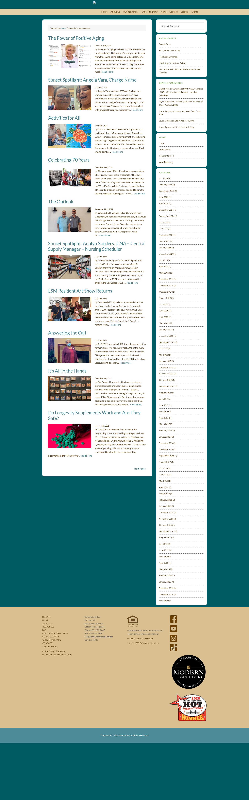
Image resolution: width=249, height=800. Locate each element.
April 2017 (163, 418)
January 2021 (165, 247)
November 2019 (166, 285)
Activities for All (64, 118)
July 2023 (163, 222)
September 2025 (166, 191)
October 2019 (165, 292)
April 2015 (163, 563)
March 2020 (164, 273)
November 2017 (166, 373)
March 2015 (164, 569)
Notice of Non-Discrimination (140, 638)
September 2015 (166, 531)
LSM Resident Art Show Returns (80, 291)
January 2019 (165, 329)
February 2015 (165, 575)
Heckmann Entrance (168, 56)
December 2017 (166, 367)
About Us (47, 623)
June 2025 (163, 197)
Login (145, 735)
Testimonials (49, 646)
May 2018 (163, 355)
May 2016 (163, 481)
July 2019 (163, 304)
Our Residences (50, 636)
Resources (48, 626)
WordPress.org (166, 162)
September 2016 (166, 455)
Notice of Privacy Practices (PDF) (57, 654)
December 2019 (166, 279)
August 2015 (165, 537)
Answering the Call (67, 333)
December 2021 (166, 235)
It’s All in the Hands (67, 371)
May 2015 (163, 556)
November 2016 (166, 449)
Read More (107, 71)
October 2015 (165, 525)
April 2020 (163, 266)
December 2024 (166, 210)
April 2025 (163, 203)
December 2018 (166, 336)
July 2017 (163, 399)
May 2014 (163, 600)
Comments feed (166, 155)
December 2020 (166, 254)
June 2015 (163, 550)
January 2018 (165, 361)
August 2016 (165, 462)
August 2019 (165, 298)
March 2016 (164, 493)
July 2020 (163, 260)
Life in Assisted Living (184, 120)
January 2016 (165, 506)
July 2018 (163, 348)
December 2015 (166, 512)
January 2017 (165, 437)
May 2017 (163, 411)
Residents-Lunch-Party (169, 50)
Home (45, 620)
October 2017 (165, 380)
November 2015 (166, 519)
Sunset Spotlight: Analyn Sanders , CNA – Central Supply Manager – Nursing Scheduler (97, 246)
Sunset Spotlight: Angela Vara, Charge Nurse (92, 80)
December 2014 (166, 588)
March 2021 (164, 241)
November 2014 (166, 594)
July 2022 (163, 228)
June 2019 (163, 310)
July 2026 (163, 178)
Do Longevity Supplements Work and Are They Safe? (94, 415)
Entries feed (164, 149)
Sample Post (164, 44)
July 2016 (163, 468)
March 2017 (164, 424)
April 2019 (163, 317)
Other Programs (51, 640)
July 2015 (163, 544)
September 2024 (166, 216)
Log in (161, 143)
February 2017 (165, 430)
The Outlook (60, 201)
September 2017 (166, 386)
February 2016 (165, 500)
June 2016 (163, 474)
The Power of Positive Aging (76, 38)
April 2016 (163, 487)
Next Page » (140, 468)
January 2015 (165, 582)
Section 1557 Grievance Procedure (143, 643)
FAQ (44, 630)
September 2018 (166, 342)
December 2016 (166, 443)
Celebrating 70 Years (68, 160)
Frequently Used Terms (55, 633)
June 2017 (163, 405)
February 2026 (165, 184)
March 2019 (164, 323)
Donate (46, 617)
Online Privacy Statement (54, 651)
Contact (47, 643)
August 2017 (165, 392)
